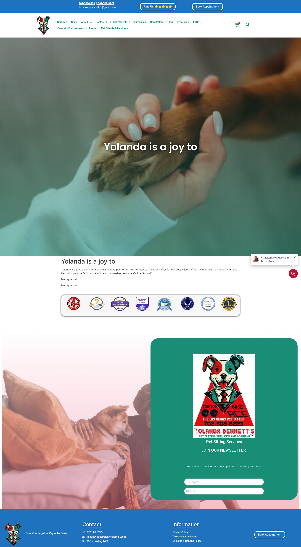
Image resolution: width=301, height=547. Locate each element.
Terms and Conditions (184, 536)
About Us (86, 22)
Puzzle (93, 28)
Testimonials (138, 22)
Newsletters (157, 22)
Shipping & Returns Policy (186, 540)
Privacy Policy (180, 532)
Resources (183, 22)
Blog (170, 22)
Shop (74, 22)
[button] (248, 25)
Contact (100, 22)
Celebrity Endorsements (71, 28)
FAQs (196, 22)
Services (62, 22)
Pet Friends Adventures (114, 28)
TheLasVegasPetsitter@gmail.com (96, 7)
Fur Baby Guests (118, 22)
